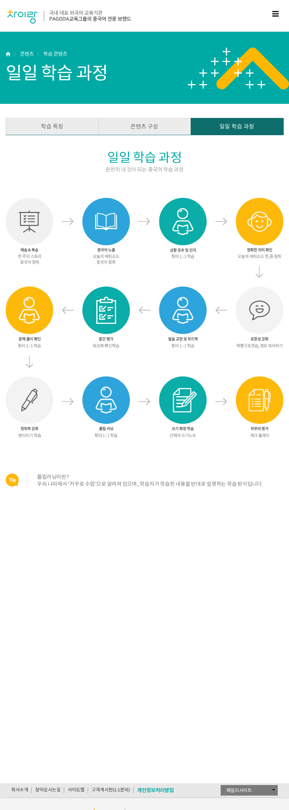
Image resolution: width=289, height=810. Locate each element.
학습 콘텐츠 (55, 54)
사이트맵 (76, 790)
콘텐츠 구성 (144, 126)
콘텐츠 (27, 54)
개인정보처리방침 (155, 790)
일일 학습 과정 (237, 126)
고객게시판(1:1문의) (111, 790)
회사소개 (19, 790)
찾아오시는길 (48, 790)
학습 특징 (52, 126)
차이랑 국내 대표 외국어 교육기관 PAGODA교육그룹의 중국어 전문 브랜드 (69, 17)
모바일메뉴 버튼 (275, 14)
